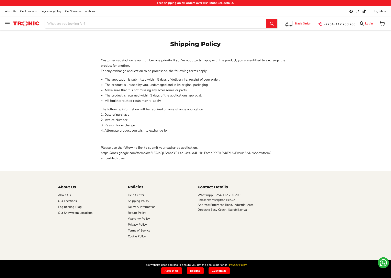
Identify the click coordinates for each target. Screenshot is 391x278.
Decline (195, 270)
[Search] (271, 23)
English (378, 11)
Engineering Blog (51, 11)
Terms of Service (139, 230)
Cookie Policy (137, 236)
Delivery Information (142, 207)
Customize (219, 270)
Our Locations (28, 11)
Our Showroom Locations (80, 11)
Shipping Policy (138, 201)
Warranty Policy (139, 219)
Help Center (136, 195)
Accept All (172, 270)
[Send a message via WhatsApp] (383, 262)
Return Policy (137, 213)
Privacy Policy (137, 225)
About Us (10, 11)
